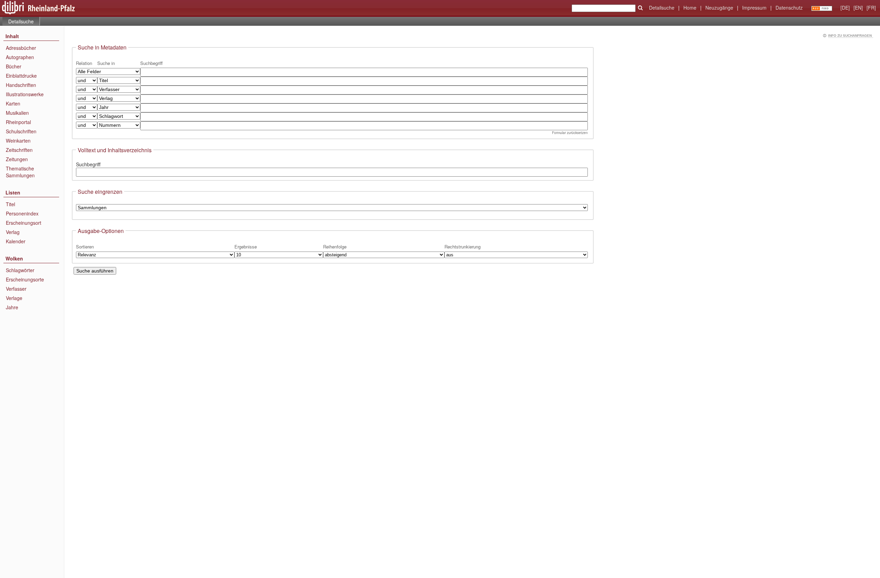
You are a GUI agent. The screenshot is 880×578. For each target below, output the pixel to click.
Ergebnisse (245, 246)
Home (689, 7)
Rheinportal (18, 122)
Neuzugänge (719, 7)
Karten (13, 103)
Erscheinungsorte (25, 279)
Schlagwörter (20, 270)
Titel (10, 204)
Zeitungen (17, 159)
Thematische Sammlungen (20, 172)
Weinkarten (18, 140)
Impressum (754, 7)
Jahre (12, 307)
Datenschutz (789, 7)
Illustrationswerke (25, 94)
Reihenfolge (334, 246)
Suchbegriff (88, 164)
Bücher (13, 66)
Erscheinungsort (23, 222)
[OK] (640, 8)
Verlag (13, 232)
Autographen (20, 57)
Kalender (15, 241)
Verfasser (16, 288)
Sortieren (85, 246)
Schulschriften (21, 131)
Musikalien (17, 112)
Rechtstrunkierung (462, 246)
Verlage (14, 297)
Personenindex (22, 213)
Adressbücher (21, 47)
